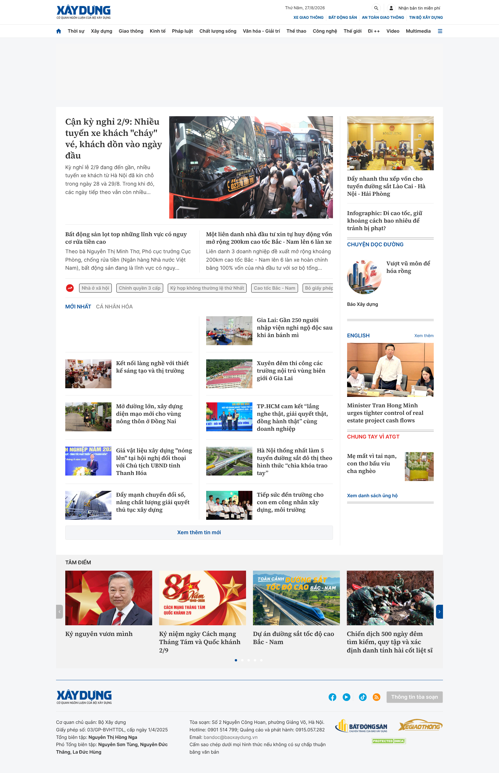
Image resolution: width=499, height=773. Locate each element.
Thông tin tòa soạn (414, 697)
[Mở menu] (440, 31)
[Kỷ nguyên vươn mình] (108, 598)
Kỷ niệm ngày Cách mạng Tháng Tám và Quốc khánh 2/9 (200, 642)
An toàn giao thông (383, 17)
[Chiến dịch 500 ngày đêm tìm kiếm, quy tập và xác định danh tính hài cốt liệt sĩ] (390, 598)
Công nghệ (325, 31)
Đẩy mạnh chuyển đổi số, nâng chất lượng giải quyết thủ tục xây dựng (152, 502)
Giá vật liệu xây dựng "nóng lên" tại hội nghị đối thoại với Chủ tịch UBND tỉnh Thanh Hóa (154, 462)
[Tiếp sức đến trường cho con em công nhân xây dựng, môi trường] (229, 505)
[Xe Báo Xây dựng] (420, 725)
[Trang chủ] (58, 31)
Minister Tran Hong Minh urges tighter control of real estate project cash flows (385, 413)
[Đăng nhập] (391, 8)
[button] (236, 660)
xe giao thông (308, 17)
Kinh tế (158, 31)
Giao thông (131, 31)
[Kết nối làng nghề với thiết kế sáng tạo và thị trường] (88, 373)
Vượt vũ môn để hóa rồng (408, 267)
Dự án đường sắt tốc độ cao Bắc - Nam (293, 638)
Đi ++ (374, 31)
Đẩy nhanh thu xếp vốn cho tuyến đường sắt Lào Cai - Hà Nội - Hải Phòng (386, 186)
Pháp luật (182, 31)
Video (392, 31)
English (358, 336)
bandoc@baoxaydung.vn (231, 737)
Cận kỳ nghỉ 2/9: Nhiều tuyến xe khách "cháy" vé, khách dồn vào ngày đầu (113, 138)
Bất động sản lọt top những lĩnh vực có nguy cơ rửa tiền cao (126, 237)
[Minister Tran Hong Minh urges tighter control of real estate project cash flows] (390, 370)
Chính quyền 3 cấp (140, 288)
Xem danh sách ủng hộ (372, 495)
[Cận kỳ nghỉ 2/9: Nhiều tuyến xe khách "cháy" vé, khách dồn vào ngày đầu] (251, 167)
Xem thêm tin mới (199, 533)
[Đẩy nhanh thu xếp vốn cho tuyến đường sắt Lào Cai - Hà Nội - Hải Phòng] (390, 143)
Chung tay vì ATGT (373, 437)
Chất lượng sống (218, 31)
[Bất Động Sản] (361, 726)
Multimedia (418, 31)
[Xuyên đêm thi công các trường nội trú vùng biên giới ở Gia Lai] (229, 373)
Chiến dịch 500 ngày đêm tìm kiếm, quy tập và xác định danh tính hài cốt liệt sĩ (390, 642)
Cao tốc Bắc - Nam (274, 288)
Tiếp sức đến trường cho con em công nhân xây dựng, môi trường (290, 502)
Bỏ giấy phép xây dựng (330, 288)
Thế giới (353, 31)
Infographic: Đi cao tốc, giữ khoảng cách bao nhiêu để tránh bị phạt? (384, 220)
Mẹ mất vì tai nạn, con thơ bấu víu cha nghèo (372, 463)
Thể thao (296, 31)
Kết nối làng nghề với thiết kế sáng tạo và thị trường (152, 366)
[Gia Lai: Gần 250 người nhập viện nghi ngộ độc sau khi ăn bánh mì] (229, 330)
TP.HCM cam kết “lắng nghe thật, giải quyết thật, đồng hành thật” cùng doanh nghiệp (292, 417)
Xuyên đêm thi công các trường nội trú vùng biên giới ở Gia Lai (291, 370)
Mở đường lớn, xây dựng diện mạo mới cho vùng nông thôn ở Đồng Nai (149, 413)
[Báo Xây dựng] (83, 12)
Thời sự (76, 31)
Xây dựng (101, 31)
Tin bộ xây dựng (426, 17)
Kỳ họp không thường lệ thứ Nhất (207, 288)
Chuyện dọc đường (375, 245)
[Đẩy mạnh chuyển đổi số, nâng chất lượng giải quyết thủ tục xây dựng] (88, 505)
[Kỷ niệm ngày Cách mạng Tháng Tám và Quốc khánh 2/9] (202, 598)
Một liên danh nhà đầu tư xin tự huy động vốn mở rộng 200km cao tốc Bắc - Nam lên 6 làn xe (269, 237)
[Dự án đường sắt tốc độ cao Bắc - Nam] (296, 598)
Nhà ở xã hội (95, 288)
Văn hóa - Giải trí (261, 31)
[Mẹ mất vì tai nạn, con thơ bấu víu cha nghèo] (419, 466)
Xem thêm (424, 335)
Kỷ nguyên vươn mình (99, 634)
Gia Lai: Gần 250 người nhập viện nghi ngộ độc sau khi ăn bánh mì (295, 327)
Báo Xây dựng (362, 304)
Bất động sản (343, 17)
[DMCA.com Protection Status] (388, 741)
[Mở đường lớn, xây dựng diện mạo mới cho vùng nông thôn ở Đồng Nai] (88, 416)
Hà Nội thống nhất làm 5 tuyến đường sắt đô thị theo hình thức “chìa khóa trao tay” (294, 462)
